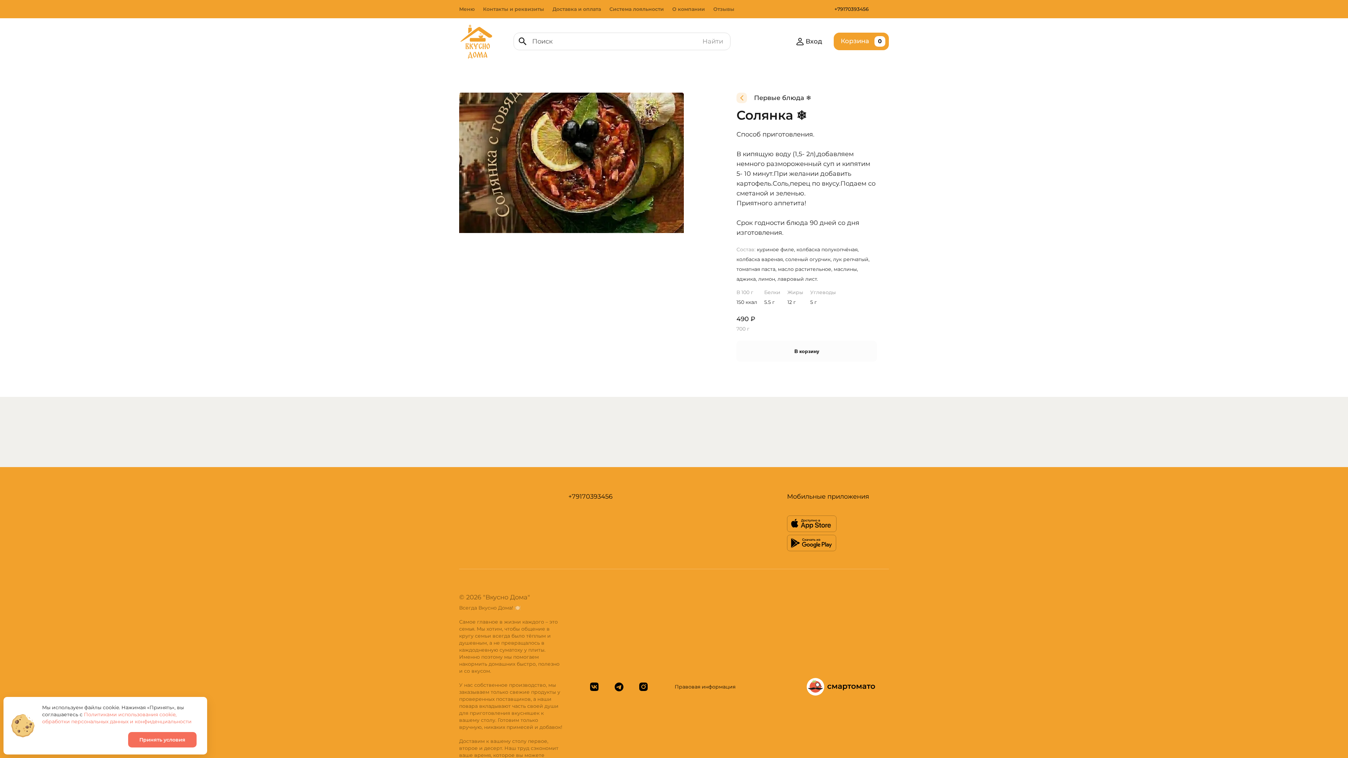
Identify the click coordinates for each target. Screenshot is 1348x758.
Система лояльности (636, 9)
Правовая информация (705, 687)
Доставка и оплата (577, 9)
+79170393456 (851, 9)
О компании (688, 9)
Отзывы (723, 9)
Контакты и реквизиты (513, 9)
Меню (467, 9)
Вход (814, 41)
